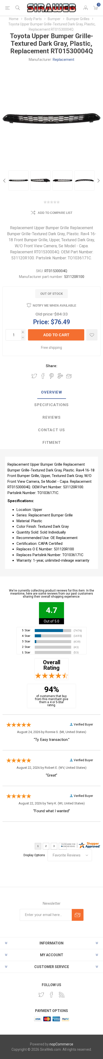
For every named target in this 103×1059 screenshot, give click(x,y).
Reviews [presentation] (51, 417)
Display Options (34, 855)
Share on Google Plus (60, 376)
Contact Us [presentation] (51, 430)
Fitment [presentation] (51, 442)
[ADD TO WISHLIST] (92, 335)
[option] (19, 180)
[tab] (51, 392)
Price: (41, 321)
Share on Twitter (34, 376)
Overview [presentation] (51, 392)
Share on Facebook (43, 376)
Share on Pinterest (51, 376)
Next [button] (98, 180)
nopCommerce (61, 1044)
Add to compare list (55, 213)
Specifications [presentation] (51, 405)
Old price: (44, 314)
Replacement (63, 59)
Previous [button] (5, 180)
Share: (51, 366)
